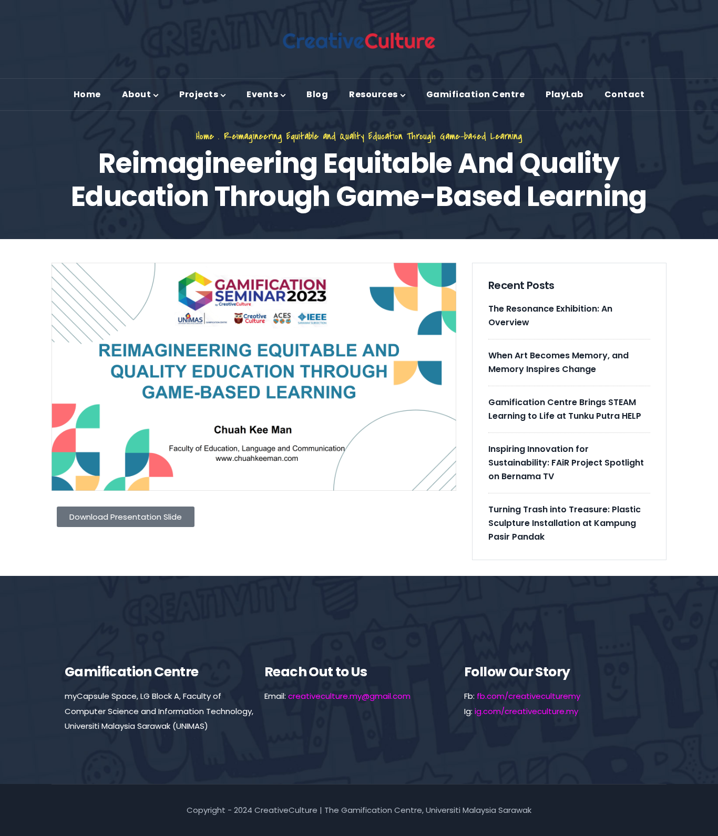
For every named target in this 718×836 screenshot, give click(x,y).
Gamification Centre (475, 94)
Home (87, 94)
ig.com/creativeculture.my (526, 711)
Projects (198, 94)
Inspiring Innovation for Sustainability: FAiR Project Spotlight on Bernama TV (566, 462)
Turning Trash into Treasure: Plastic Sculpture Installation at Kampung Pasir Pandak (564, 523)
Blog (317, 94)
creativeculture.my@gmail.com (349, 695)
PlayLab (564, 94)
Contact (624, 94)
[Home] (359, 40)
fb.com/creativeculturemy (528, 695)
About (136, 94)
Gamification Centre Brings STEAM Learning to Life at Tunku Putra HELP (564, 409)
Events (262, 94)
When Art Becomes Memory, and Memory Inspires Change (558, 362)
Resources (373, 94)
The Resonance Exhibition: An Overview (550, 315)
